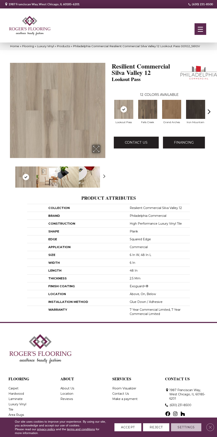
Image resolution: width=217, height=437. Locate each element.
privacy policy (46, 429)
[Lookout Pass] (123, 109)
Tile (10, 409)
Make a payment (125, 399)
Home (14, 46)
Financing (184, 142)
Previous (12, 175)
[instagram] (175, 414)
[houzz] (183, 414)
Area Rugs (16, 415)
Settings (186, 427)
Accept (128, 427)
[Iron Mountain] (195, 109)
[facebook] (167, 414)
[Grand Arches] (171, 109)
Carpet (13, 388)
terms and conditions (81, 429)
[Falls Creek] (147, 109)
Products (63, 46)
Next (103, 175)
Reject (156, 427)
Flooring (28, 46)
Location (66, 394)
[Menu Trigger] (200, 29)
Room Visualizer (124, 388)
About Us (67, 388)
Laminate (15, 399)
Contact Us (136, 142)
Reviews (66, 399)
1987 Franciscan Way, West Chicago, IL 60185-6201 (43, 4)
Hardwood (16, 394)
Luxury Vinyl (45, 46)
